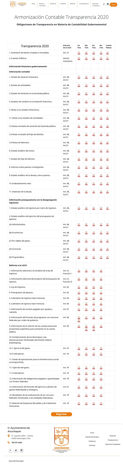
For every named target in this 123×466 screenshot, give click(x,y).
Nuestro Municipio (92, 437)
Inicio (33, 4)
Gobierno (53, 4)
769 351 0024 (17, 442)
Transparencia (84, 4)
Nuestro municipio (42, 5)
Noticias (72, 4)
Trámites (63, 4)
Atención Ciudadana (95, 5)
